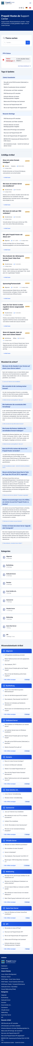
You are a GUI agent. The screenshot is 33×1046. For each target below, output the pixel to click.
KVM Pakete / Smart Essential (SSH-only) (12, 981)
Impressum (4, 966)
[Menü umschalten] (30, 3)
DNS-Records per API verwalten (12, 93)
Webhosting (4, 1012)
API (2, 1017)
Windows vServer (6, 977)
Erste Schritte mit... (6, 1005)
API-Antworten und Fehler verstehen (13, 90)
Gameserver (4, 1007)
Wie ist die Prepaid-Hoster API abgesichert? (15, 107)
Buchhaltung (4, 997)
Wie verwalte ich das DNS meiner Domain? (14, 423)
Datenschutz (4, 968)
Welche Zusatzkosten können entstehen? (15, 87)
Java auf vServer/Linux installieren (12, 381)
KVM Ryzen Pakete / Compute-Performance (13, 984)
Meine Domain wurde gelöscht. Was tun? (13, 400)
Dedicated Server (5, 1000)
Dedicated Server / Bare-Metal (9, 986)
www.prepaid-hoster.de (10, 962)
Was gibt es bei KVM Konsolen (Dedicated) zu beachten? (16, 83)
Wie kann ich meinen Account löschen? (13, 521)
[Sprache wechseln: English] (30, 7)
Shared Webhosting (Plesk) (8, 989)
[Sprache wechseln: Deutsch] (26, 7)
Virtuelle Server (5, 1010)
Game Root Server (6, 1015)
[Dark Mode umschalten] (21, 8)
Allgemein (4, 995)
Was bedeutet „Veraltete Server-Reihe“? (13, 543)
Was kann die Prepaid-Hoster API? (13, 104)
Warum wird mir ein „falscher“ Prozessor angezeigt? (16, 495)
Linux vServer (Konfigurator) (8, 974)
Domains (3, 1002)
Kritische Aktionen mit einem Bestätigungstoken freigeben (11, 97)
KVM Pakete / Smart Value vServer (10, 979)
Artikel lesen (7, 177)
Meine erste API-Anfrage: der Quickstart (14, 101)
